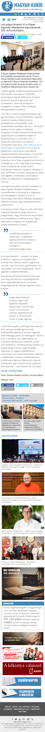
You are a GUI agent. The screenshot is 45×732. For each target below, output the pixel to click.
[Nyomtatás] (7, 390)
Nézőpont (35, 709)
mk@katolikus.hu (19, 726)
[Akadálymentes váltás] (15, 14)
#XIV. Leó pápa (30, 400)
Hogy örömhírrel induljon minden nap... (15, 573)
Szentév (7, 607)
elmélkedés (35, 613)
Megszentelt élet (21, 709)
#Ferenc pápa (8, 398)
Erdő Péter (13, 610)
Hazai (15, 707)
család (8, 622)
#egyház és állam (10, 395)
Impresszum (8, 727)
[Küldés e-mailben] (36, 386)
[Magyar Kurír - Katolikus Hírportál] (22, 11)
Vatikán (7, 628)
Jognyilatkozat (27, 727)
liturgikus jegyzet (32, 616)
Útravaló (7, 625)
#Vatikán (19, 398)
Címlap (8, 707)
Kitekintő (8, 709)
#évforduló (24, 395)
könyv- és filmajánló (21, 613)
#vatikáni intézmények (12, 400)
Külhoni (35, 707)
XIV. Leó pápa (8, 34)
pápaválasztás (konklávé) (14, 616)
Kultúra (22, 711)
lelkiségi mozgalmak (30, 619)
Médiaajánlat (17, 727)
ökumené (23, 610)
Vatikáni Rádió (15, 370)
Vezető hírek (9, 435)
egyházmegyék (18, 607)
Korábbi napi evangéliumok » (33, 598)
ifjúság (33, 622)
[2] (22, 70)
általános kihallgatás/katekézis (24, 625)
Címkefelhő (8, 603)
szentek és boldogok (20, 622)
